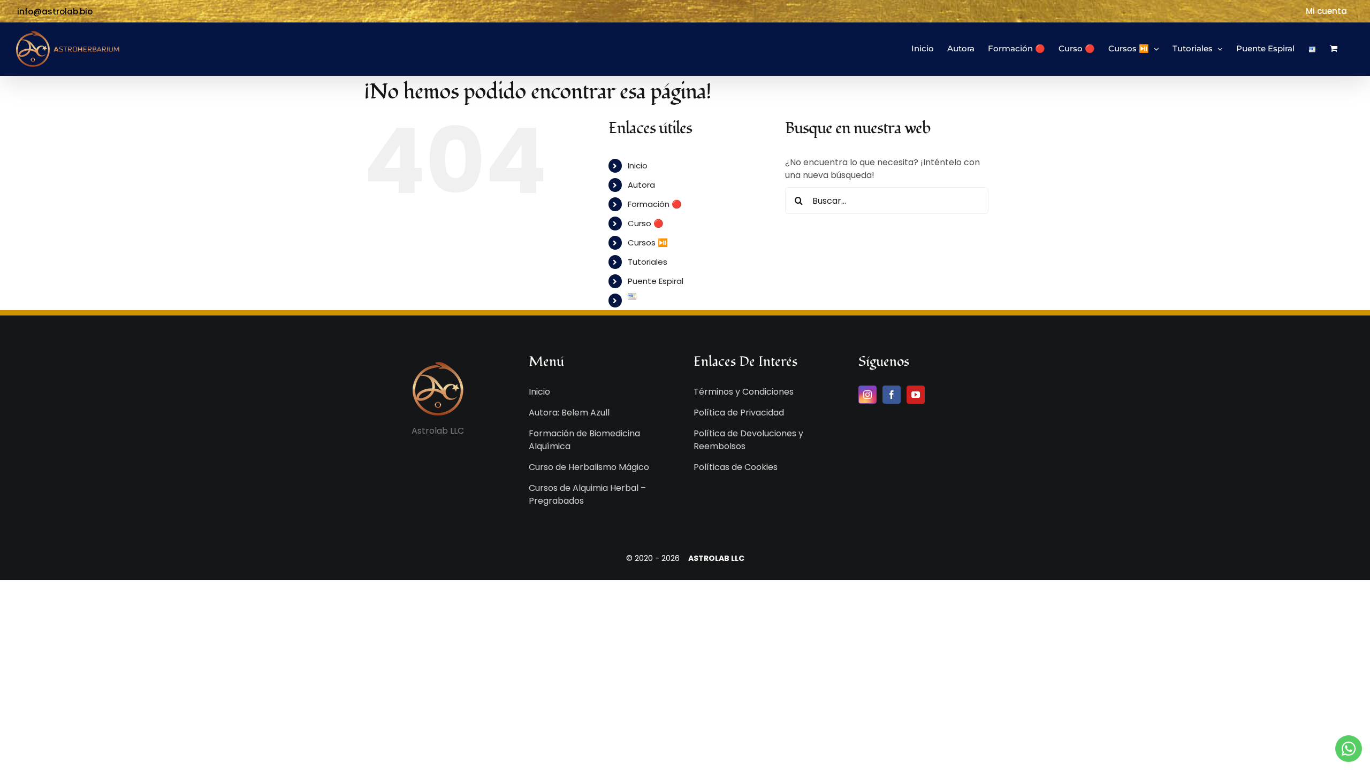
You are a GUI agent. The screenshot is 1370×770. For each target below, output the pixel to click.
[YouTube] (916, 395)
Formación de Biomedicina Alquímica (584, 439)
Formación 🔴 (655, 204)
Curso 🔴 (646, 223)
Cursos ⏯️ (648, 242)
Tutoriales (647, 261)
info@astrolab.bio (55, 11)
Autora (641, 184)
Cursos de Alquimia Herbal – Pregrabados (587, 494)
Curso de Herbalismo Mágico (589, 467)
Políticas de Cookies (736, 467)
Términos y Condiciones (744, 392)
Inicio (638, 165)
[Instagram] (867, 395)
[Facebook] (891, 395)
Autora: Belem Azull (569, 412)
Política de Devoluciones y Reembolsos (748, 439)
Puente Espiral (655, 281)
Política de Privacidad (739, 412)
